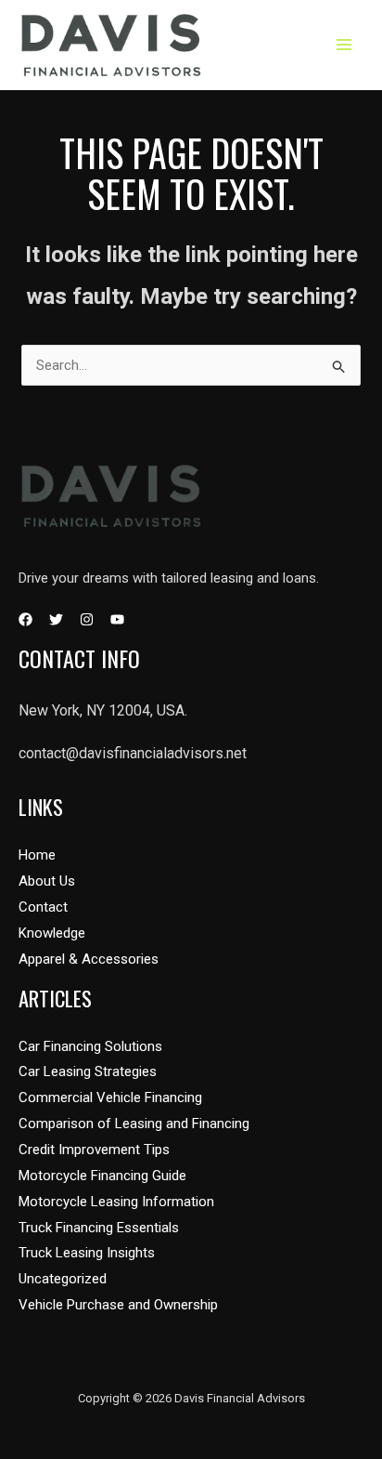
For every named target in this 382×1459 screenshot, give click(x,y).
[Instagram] (87, 619)
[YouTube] (117, 619)
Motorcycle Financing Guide (102, 1175)
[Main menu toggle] (344, 45)
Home (37, 855)
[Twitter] (56, 619)
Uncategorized (63, 1278)
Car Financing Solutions (90, 1046)
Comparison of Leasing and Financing (134, 1123)
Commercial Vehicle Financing (110, 1097)
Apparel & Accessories (89, 959)
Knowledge (52, 933)
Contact (43, 907)
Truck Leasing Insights (87, 1252)
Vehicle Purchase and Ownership (118, 1304)
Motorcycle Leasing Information (116, 1201)
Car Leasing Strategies (88, 1071)
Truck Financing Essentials (99, 1227)
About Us (47, 881)
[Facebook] (25, 619)
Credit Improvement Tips (94, 1149)
